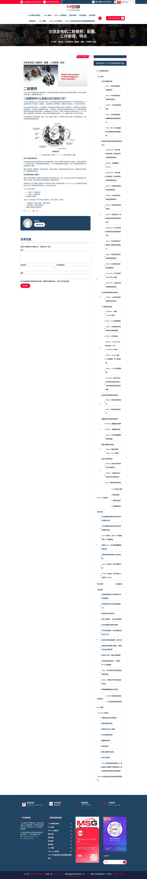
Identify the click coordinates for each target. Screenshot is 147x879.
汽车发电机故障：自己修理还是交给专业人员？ (112, 632)
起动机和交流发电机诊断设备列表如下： (112, 143)
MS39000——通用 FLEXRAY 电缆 (111, 313)
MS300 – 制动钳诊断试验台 (113, 402)
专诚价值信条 (117, 500)
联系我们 (32, 21)
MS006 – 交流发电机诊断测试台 (113, 207)
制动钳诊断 (105, 746)
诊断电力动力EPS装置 (108, 729)
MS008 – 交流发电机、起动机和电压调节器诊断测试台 (113, 218)
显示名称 (23, 265)
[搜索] (124, 862)
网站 (21, 273)
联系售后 (57, 805)
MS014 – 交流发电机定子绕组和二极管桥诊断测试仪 (113, 245)
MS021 (54, 185)
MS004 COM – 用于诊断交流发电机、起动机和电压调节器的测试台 (113, 176)
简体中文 (125, 2)
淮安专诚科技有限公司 (37, 874)
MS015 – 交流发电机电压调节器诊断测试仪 (113, 256)
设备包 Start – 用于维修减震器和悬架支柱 (111, 547)
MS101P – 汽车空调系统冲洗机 (113, 107)
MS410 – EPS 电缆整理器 (113, 321)
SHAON (87, 874)
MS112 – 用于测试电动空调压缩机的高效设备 (112, 672)
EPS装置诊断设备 (107, 307)
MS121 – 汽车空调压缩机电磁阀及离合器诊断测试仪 (113, 118)
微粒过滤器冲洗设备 (108, 444)
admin (36, 221)
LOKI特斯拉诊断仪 (33, 15)
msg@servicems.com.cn (33, 2)
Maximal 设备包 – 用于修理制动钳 (111, 566)
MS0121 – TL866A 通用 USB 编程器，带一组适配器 (113, 359)
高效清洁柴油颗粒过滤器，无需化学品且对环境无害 (112, 647)
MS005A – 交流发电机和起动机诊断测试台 (113, 197)
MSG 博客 (42, 21)
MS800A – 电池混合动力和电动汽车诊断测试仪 (113, 475)
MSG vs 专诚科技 (60, 15)
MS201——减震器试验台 (113, 429)
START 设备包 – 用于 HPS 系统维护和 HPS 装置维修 (112, 537)
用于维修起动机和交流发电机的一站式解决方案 (112, 518)
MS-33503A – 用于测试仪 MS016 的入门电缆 (113, 275)
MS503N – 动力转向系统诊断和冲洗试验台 (113, 299)
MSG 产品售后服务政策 (114, 696)
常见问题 (82, 15)
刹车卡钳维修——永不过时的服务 (112, 619)
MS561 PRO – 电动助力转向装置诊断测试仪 (113, 285)
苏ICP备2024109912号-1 (104, 2)
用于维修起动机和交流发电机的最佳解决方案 (111, 528)
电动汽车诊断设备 (107, 459)
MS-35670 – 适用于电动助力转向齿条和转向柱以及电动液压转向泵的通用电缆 (113, 383)
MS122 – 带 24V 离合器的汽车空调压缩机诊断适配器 (113, 131)
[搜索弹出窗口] (100, 18)
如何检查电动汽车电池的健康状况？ (111, 606)
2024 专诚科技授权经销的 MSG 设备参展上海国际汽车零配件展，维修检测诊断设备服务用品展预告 (112, 767)
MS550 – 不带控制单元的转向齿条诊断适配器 (113, 328)
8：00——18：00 (114, 805)
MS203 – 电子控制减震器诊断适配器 (113, 437)
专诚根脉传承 (117, 506)
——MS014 (47, 185)
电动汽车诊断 (106, 757)
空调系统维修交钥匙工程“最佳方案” (111, 556)
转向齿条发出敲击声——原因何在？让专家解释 (111, 663)
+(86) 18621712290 (28, 838)
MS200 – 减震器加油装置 (113, 424)
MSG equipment (58, 874)
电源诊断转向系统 (107, 723)
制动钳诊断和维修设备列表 (110, 395)
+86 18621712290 (52, 2)
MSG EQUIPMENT (114, 18)
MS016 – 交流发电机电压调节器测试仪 (113, 266)
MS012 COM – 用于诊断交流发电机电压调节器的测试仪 (113, 231)
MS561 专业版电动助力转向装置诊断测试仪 (80, 21)
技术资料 (92, 15)
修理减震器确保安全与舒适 (110, 689)
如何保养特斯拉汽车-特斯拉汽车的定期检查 (111, 596)
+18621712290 (86, 805)
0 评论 (36, 211)
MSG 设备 (47, 15)
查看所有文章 (39, 224)
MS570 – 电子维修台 (112, 336)
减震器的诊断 (106, 740)
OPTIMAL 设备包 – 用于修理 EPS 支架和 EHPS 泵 (111, 575)
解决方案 (73, 15)
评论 (22, 250)
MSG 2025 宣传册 (55, 21)
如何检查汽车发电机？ (108, 613)
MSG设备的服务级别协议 (114, 701)
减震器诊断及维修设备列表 (110, 419)
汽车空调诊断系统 (107, 735)
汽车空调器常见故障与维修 (110, 625)
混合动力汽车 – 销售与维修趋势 (111, 655)
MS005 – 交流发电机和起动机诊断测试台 (113, 188)
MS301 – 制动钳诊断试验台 (113, 411)
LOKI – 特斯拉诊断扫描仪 (113, 482)
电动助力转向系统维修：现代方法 (112, 640)
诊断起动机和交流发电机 (109, 718)
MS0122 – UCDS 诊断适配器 (113, 370)
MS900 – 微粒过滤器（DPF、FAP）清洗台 (112, 451)
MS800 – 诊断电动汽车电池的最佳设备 (111, 682)
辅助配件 (119, 584)
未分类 (60, 42)
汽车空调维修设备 (107, 81)
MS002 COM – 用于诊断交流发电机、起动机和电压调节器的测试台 (113, 153)
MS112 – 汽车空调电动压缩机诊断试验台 (113, 97)
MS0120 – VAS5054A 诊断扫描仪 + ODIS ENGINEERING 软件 (113, 345)
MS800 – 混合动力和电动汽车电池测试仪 (113, 465)
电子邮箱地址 (60, 265)
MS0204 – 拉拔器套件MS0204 (112, 165)
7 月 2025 (83, 57)
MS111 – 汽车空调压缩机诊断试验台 (113, 88)
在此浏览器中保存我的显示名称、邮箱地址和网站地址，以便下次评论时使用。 (46, 281)
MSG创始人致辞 (117, 489)
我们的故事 (116, 495)
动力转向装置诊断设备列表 (110, 292)
